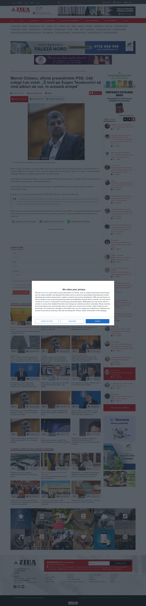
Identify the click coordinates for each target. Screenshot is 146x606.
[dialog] (73, 303)
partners (46, 292)
